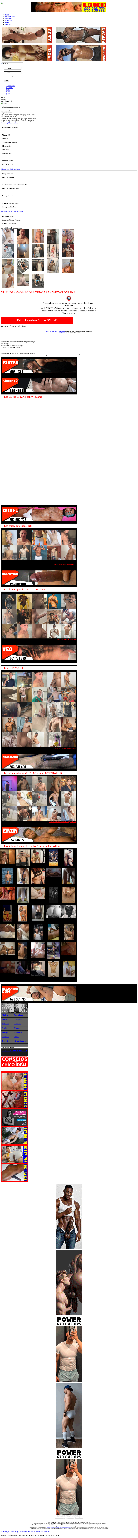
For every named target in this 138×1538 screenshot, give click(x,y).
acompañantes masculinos (65, 1527)
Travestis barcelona (76, 1516)
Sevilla (4, 1028)
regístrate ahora (63, 333)
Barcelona (18, 1015)
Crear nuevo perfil (8, 91)
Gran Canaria (20, 1041)
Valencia (5, 1024)
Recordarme (8, 77)
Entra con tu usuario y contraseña (55, 331)
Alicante (17, 1024)
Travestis (68, 1516)
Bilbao (4, 1019)
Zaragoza (18, 1019)
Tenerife (5, 1041)
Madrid (5, 1015)
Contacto (47, 1531)
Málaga (5, 1032)
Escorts (48, 1527)
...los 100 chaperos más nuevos (65, 748)
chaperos (59, 1515)
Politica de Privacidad (35, 1531)
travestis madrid (61, 1516)
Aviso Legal (5, 1531)
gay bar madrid (70, 1518)
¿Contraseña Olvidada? (10, 87)
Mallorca (18, 1032)
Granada (5, 1037)
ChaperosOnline (79, 1518)
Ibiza (16, 1037)
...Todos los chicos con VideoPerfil (64, 564)
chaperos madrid (66, 1515)
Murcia (17, 1028)
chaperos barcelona (76, 1515)
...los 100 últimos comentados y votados (62, 822)
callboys (57, 1527)
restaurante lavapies (60, 1518)
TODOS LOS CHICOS (14, 1050)
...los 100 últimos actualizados (66, 639)
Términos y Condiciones (18, 1531)
